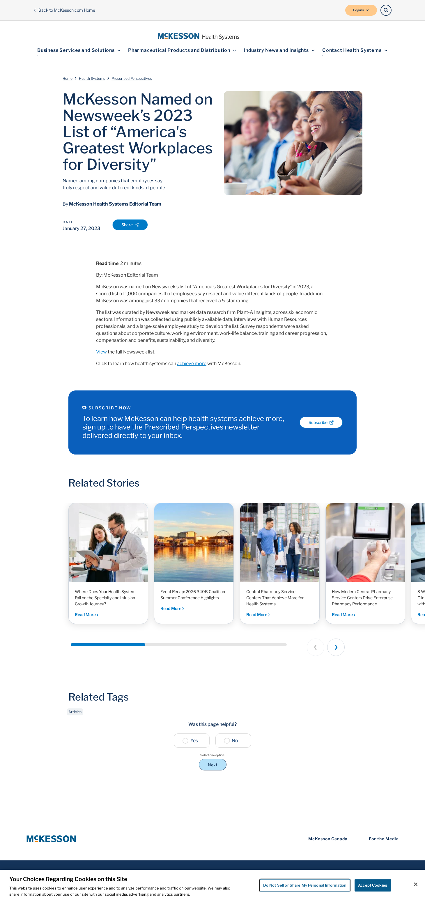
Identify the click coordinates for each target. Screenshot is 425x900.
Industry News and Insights (276, 50)
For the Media (384, 838)
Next (212, 764)
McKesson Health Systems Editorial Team (115, 204)
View (101, 352)
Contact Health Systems (352, 50)
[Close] (415, 884)
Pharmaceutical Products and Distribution (179, 50)
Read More (86, 614)
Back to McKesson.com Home (66, 10)
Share (127, 224)
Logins (358, 10)
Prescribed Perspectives (131, 78)
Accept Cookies (372, 885)
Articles (75, 712)
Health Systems (92, 78)
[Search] (386, 10)
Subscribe (318, 422)
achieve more (191, 363)
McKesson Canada (328, 838)
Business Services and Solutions (76, 50)
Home (67, 78)
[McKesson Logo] (51, 838)
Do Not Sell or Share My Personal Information (305, 885)
